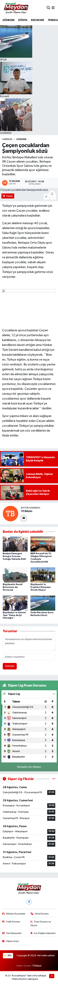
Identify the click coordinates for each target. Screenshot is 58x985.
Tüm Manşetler (14, 933)
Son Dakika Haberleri (45, 933)
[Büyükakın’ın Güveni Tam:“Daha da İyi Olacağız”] (15, 603)
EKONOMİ (37, 20)
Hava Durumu (42, 913)
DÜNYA (22, 20)
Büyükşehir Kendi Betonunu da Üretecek (12, 587)
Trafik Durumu (13, 921)
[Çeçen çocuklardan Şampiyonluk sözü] (29, 190)
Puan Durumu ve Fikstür (40, 923)
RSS (9, 955)
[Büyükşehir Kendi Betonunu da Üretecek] (15, 574)
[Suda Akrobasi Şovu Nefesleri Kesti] (42, 603)
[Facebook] (29, 902)
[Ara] (48, 8)
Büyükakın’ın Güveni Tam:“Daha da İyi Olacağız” (14, 615)
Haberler (7, 139)
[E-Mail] (23, 518)
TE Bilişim (26, 511)
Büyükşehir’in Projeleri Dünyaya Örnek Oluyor (40, 587)
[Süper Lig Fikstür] (53, 779)
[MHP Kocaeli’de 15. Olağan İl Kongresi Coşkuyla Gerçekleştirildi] (42, 544)
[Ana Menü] (53, 8)
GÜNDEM (8, 20)
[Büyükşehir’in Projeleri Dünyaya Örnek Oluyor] (42, 574)
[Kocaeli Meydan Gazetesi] (16, 8)
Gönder (10, 666)
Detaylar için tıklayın (29, 767)
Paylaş (9, 196)
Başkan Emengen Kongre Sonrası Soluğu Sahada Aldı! (14, 556)
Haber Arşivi (12, 941)
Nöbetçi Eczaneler (15, 913)
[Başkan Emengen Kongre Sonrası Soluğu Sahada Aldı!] (15, 544)
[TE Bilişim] (10, 513)
